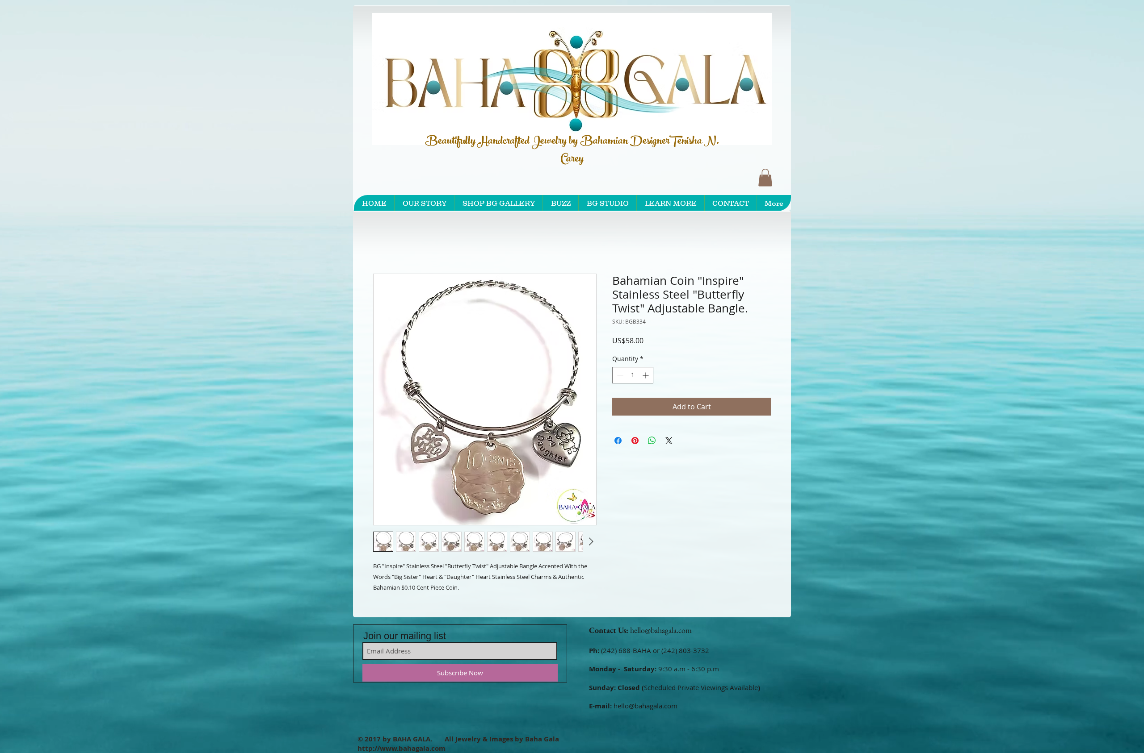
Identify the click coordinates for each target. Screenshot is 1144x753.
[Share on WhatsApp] (652, 442)
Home (383, 243)
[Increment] (646, 376)
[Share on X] (669, 442)
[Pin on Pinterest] (635, 442)
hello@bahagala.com (661, 632)
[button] (765, 177)
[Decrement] (619, 376)
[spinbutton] (633, 376)
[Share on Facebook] (618, 442)
